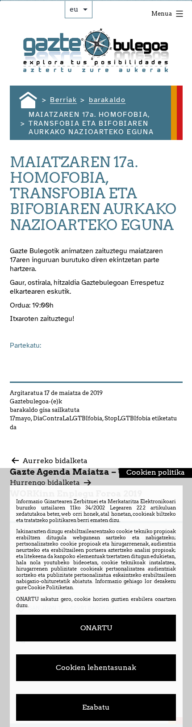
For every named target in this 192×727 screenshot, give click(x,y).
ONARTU (96, 628)
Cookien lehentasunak (96, 667)
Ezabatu (96, 707)
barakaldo (24, 410)
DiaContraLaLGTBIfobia (67, 418)
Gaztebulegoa (29, 401)
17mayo (20, 418)
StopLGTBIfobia (127, 418)
